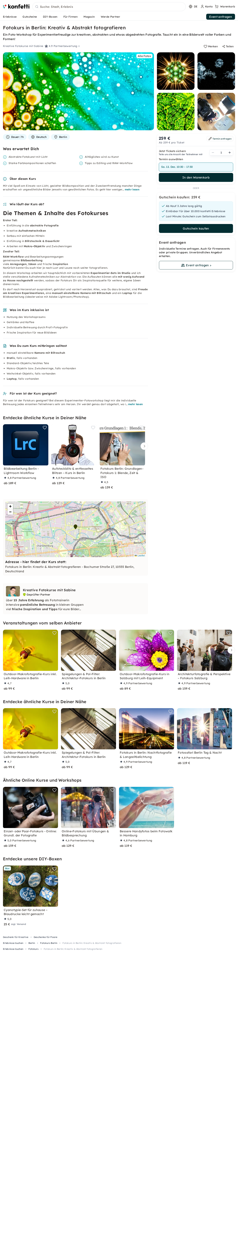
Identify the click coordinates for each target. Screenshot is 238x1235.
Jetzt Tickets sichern (172, 151)
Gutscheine (29, 16)
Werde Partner (110, 16)
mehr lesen (132, 189)
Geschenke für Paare (45, 937)
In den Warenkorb (196, 177)
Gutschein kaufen (196, 228)
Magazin (89, 16)
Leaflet (141, 555)
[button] (75, 526)
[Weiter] (143, 446)
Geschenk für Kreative (15, 937)
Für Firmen (70, 16)
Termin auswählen (171, 159)
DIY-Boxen (50, 16)
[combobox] (109, 7)
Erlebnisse (10, 16)
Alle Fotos (144, 56)
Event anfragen (220, 17)
